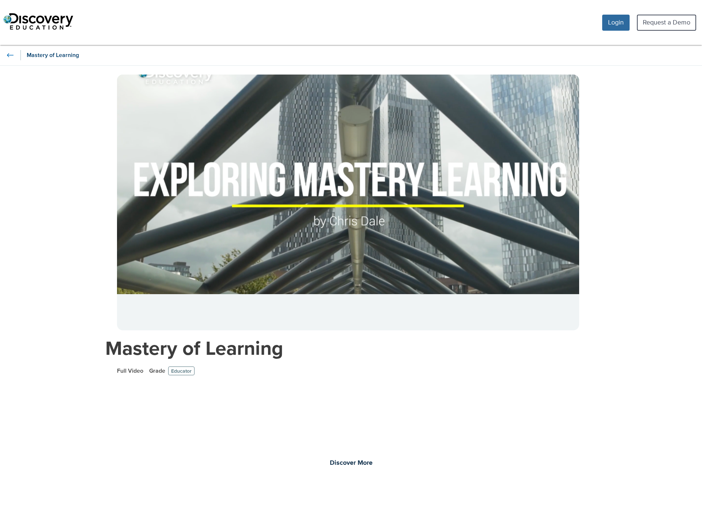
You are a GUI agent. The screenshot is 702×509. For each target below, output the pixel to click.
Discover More (351, 463)
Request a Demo (666, 22)
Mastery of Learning (194, 348)
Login (616, 22)
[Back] (10, 55)
